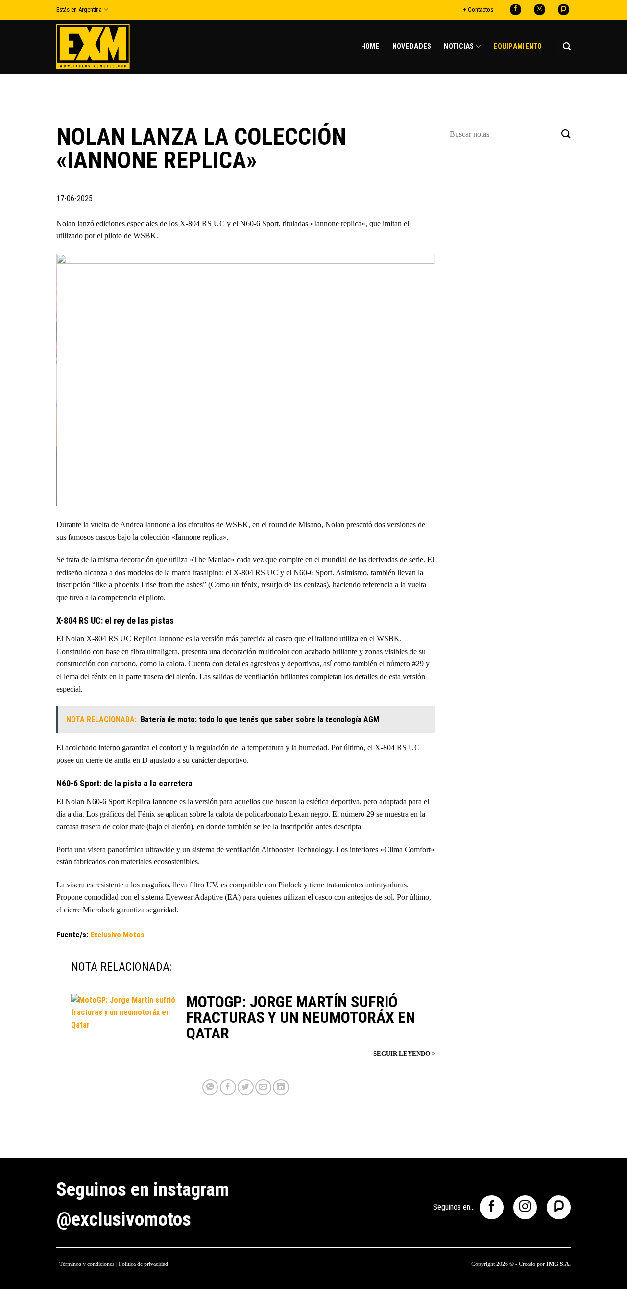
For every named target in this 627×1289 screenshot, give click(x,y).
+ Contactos (478, 9)
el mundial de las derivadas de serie (368, 560)
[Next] (415, 380)
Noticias (459, 46)
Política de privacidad (143, 1264)
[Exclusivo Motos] (93, 46)
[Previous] (76, 380)
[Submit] (566, 134)
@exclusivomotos (123, 1219)
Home (370, 46)
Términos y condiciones (87, 1264)
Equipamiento (517, 46)
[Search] (567, 46)
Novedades (412, 46)
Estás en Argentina (79, 9)
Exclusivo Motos (117, 934)
